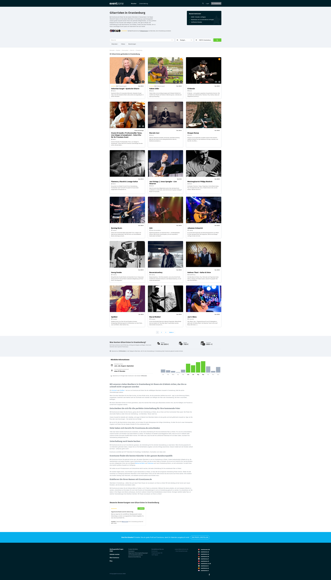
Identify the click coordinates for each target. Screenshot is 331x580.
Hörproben (114, 44)
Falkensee (150, 463)
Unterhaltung (143, 3)
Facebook (209, 574)
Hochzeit (114, 390)
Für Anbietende (216, 3)
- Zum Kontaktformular (181, 551)
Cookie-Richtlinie (133, 549)
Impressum (131, 551)
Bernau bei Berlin (140, 463)
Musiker (133, 3)
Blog (111, 561)
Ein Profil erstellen (200, 537)
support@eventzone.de (181, 549)
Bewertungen (132, 44)
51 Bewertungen (144, 31)
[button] (142, 40)
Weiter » (171, 332)
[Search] (203, 3)
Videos (123, 44)
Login (207, 3)
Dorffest (122, 390)
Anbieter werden (114, 554)
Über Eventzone (114, 557)
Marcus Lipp (125, 521)
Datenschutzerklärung (134, 556)
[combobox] (205, 40)
